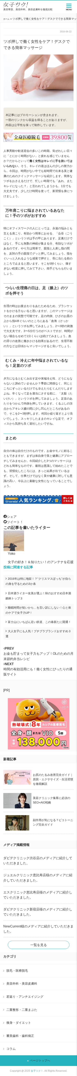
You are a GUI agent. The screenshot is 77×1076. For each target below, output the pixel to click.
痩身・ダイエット (18, 1022)
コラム (11, 1048)
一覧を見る (38, 945)
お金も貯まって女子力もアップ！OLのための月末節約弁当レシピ (38, 653)
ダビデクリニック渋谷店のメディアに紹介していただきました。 (37, 860)
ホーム (6, 19)
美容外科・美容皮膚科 (21, 983)
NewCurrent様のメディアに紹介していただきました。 (38, 929)
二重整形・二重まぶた (21, 1009)
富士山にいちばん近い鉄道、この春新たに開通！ (39, 622)
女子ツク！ (37, 1070)
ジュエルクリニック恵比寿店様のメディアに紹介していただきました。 (37, 877)
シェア (12, 516)
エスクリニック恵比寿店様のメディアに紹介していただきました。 (37, 895)
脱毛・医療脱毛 (17, 970)
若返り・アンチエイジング (24, 996)
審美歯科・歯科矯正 (20, 1035)
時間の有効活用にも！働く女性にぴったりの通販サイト (37, 669)
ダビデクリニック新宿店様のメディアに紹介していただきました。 (37, 912)
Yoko (11, 553)
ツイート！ (15, 522)
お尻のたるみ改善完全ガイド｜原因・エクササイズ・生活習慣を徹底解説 (53, 779)
